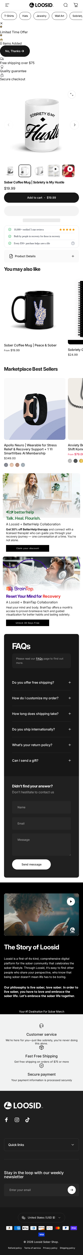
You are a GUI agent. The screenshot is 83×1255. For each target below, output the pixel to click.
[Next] (74, 125)
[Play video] (41, 914)
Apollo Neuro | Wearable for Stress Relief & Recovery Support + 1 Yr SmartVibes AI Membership (30, 449)
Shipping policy (67, 1248)
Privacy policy (50, 1248)
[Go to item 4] (68, 171)
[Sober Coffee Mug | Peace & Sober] (34, 309)
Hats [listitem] (25, 15)
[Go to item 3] (54, 171)
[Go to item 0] (10, 171)
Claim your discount (27, 548)
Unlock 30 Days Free (27, 623)
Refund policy (15, 1248)
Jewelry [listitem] (41, 15)
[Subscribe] (72, 1190)
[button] (41, 211)
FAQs (39, 658)
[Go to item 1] (25, 171)
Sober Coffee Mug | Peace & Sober (30, 345)
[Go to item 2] (39, 171)
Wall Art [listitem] (59, 15)
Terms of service (32, 1248)
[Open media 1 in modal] (72, 94)
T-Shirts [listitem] (9, 15)
